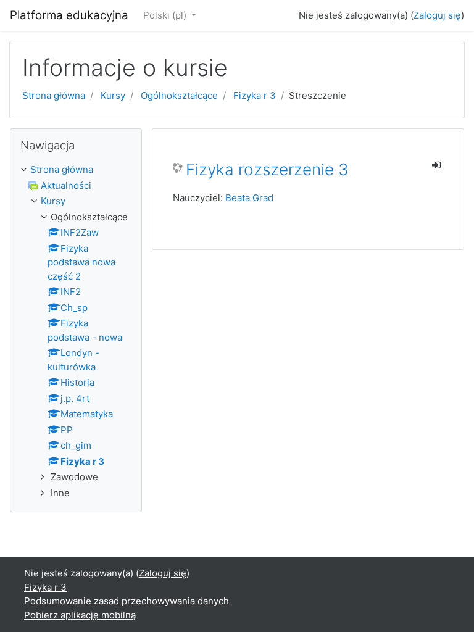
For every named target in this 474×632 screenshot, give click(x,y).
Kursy (113, 95)
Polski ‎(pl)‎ (166, 15)
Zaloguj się (437, 15)
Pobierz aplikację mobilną (80, 615)
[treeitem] (75, 170)
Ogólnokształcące (179, 95)
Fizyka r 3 (254, 95)
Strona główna (53, 95)
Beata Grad (249, 198)
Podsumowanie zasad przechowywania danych (126, 601)
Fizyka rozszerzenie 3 (267, 169)
